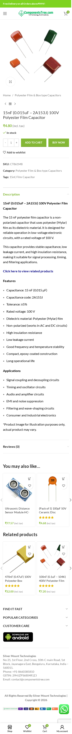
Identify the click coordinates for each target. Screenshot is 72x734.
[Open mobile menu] (5, 13)
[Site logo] (36, 13)
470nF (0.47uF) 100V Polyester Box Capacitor (18, 580)
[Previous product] (5, 103)
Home (7, 95)
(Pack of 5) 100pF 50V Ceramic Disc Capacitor (52, 512)
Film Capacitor (25, 177)
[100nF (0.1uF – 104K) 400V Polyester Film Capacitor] (53, 557)
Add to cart (33, 142)
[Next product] (15, 103)
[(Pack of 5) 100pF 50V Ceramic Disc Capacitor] (53, 489)
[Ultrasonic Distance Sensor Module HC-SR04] (19, 489)
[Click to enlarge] (10, 81)
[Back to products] (10, 103)
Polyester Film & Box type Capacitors (38, 95)
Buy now (58, 142)
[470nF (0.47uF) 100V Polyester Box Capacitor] (19, 557)
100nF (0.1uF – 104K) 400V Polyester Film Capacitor (52, 580)
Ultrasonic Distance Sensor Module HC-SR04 (17, 512)
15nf (12, 177)
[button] (29, 478)
